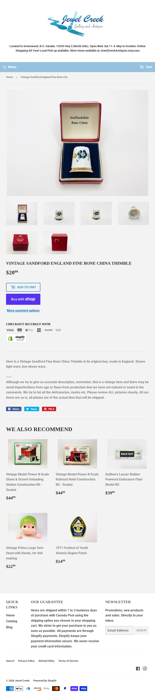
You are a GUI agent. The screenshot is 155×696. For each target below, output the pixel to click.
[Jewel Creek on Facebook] (138, 669)
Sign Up (141, 630)
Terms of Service (68, 660)
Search (10, 660)
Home (9, 77)
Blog (9, 627)
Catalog (11, 621)
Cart (148, 67)
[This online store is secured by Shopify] (16, 341)
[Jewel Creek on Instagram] (145, 669)
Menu (12, 67)
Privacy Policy (26, 660)
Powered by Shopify (45, 680)
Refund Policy (46, 660)
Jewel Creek (22, 680)
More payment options (23, 310)
